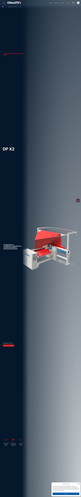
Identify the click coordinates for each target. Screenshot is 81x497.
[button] (78, 483)
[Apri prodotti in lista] (78, 3)
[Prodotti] (4, 3)
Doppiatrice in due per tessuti (12, 6)
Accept (66, 493)
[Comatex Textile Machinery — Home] (14, 3)
